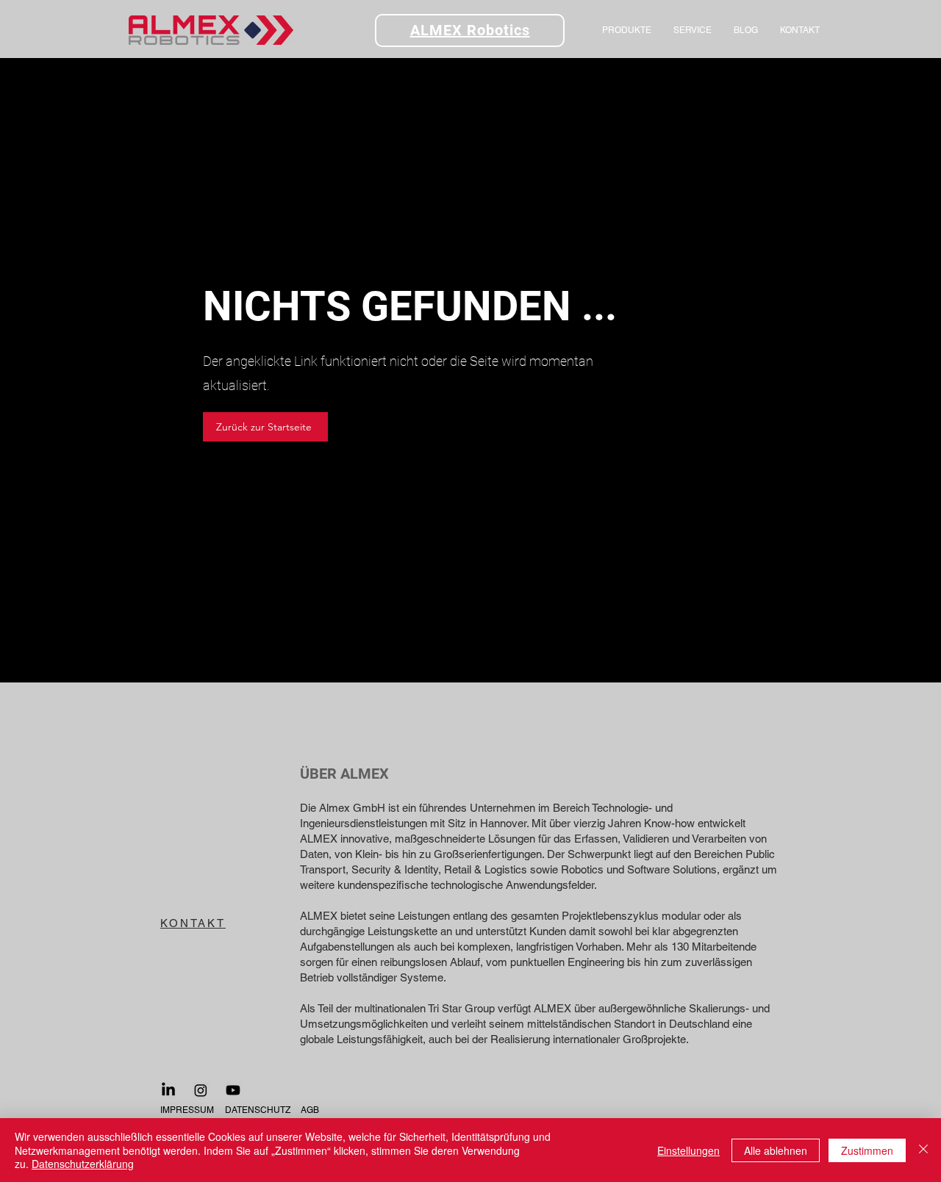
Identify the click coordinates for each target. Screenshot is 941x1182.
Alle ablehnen (775, 1150)
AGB (310, 1110)
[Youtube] (233, 1090)
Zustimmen (867, 1150)
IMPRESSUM (187, 1110)
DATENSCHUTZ (257, 1110)
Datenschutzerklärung (83, 1163)
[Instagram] (201, 1090)
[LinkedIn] (168, 1090)
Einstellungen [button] (688, 1150)
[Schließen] (923, 1150)
